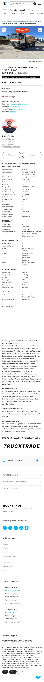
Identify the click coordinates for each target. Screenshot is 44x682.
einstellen (23, 672)
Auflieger (31, 13)
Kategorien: (6, 104)
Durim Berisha (19, 109)
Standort (32, 155)
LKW (13, 13)
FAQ (4, 552)
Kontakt (5, 544)
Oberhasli (12, 112)
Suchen (10, 3)
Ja (5, 672)
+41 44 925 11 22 (9, 144)
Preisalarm (6, 88)
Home (3, 21)
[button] (16, 57)
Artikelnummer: (7, 101)
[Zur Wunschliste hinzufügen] (40, 30)
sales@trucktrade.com (12, 147)
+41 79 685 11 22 (9, 142)
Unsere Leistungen (9, 556)
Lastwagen (14, 104)
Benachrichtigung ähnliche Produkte (15, 92)
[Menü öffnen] (39, 3)
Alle (4, 13)
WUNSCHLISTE (8, 567)
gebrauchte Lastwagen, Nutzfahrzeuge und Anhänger (22, 21)
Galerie (5, 571)
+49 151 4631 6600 (14, 622)
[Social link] (5, 528)
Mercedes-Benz (13, 107)
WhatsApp (12, 155)
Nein (12, 672)
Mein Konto (7, 563)
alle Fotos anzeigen (35, 62)
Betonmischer (24, 104)
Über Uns (6, 548)
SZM (22, 13)
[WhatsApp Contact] (38, 676)
